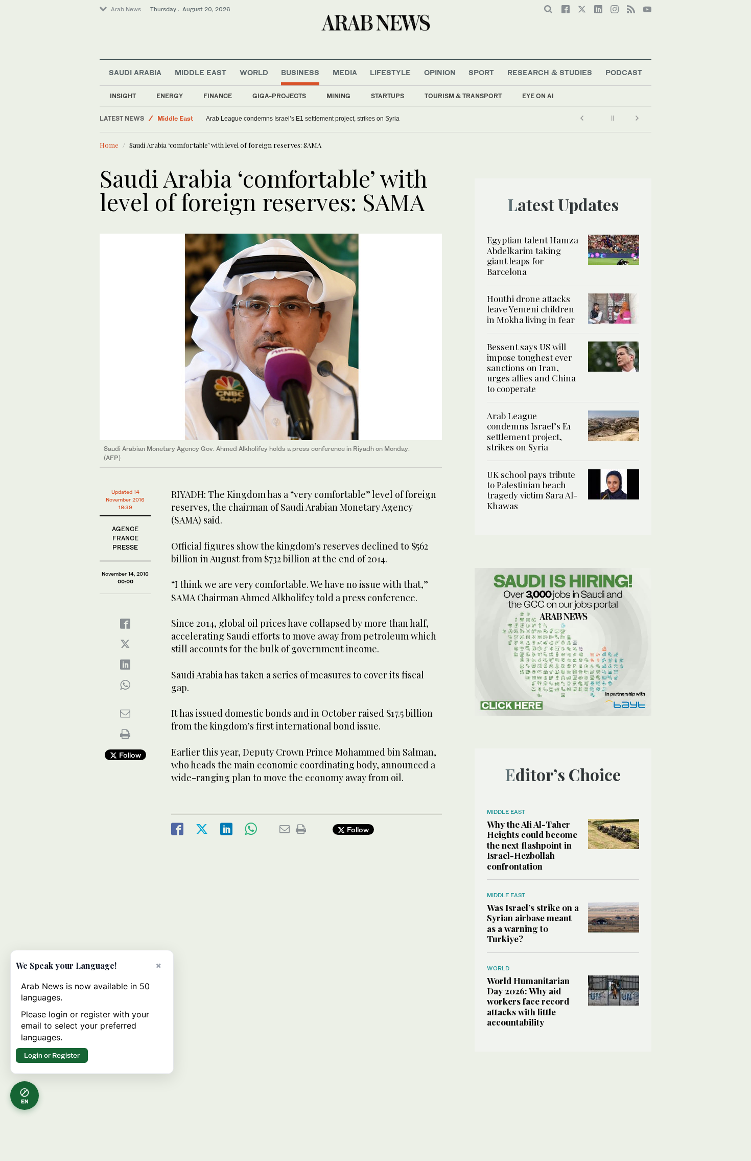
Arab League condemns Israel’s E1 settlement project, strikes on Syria (303, 118)
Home (109, 145)
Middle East (200, 72)
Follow (129, 754)
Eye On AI (538, 96)
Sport (481, 72)
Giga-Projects (279, 96)
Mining (338, 96)
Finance (217, 96)
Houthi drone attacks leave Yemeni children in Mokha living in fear (531, 309)
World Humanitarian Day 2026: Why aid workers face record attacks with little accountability (528, 1001)
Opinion (440, 72)
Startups (387, 96)
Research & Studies (549, 72)
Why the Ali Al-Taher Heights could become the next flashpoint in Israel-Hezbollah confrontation (532, 845)
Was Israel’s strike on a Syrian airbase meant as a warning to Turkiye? (533, 923)
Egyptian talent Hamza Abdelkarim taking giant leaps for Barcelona (532, 255)
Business (300, 72)
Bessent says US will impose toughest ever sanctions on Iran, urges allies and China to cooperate (531, 367)
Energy (169, 96)
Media (345, 72)
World (254, 72)
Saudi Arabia (135, 72)
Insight (123, 96)
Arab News (126, 9)
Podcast (623, 72)
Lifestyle (390, 72)
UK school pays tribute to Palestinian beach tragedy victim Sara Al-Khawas (532, 490)
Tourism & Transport (463, 96)
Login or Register (52, 1055)
